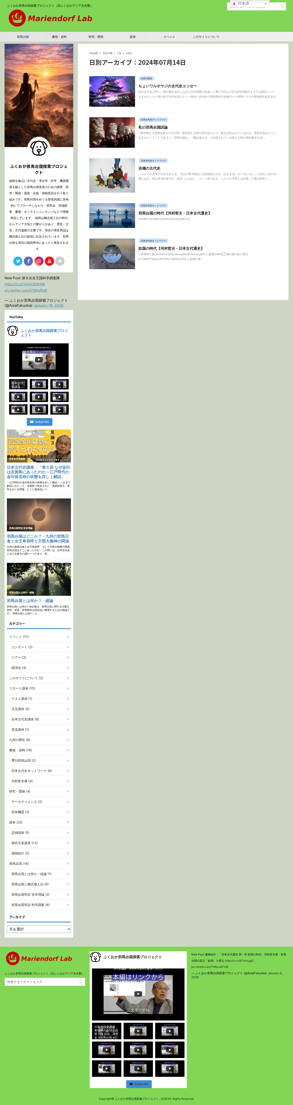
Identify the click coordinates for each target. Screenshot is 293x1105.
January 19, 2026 (49, 305)
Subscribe (42, 422)
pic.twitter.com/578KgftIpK (26, 290)
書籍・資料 (59, 36)
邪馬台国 (23, 36)
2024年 (108, 53)
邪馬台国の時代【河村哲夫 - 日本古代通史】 (175, 213)
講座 (133, 36)
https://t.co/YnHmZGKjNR (25, 284)
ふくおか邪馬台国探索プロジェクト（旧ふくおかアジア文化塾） (44, 973)
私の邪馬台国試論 (153, 127)
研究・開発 (96, 36)
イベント (169, 36)
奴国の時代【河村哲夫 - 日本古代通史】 (171, 248)
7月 (119, 53)
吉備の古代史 (149, 168)
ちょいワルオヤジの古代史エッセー (167, 86)
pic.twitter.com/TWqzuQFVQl (209, 966)
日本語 (243, 3)
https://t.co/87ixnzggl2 (239, 960)
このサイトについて (206, 36)
